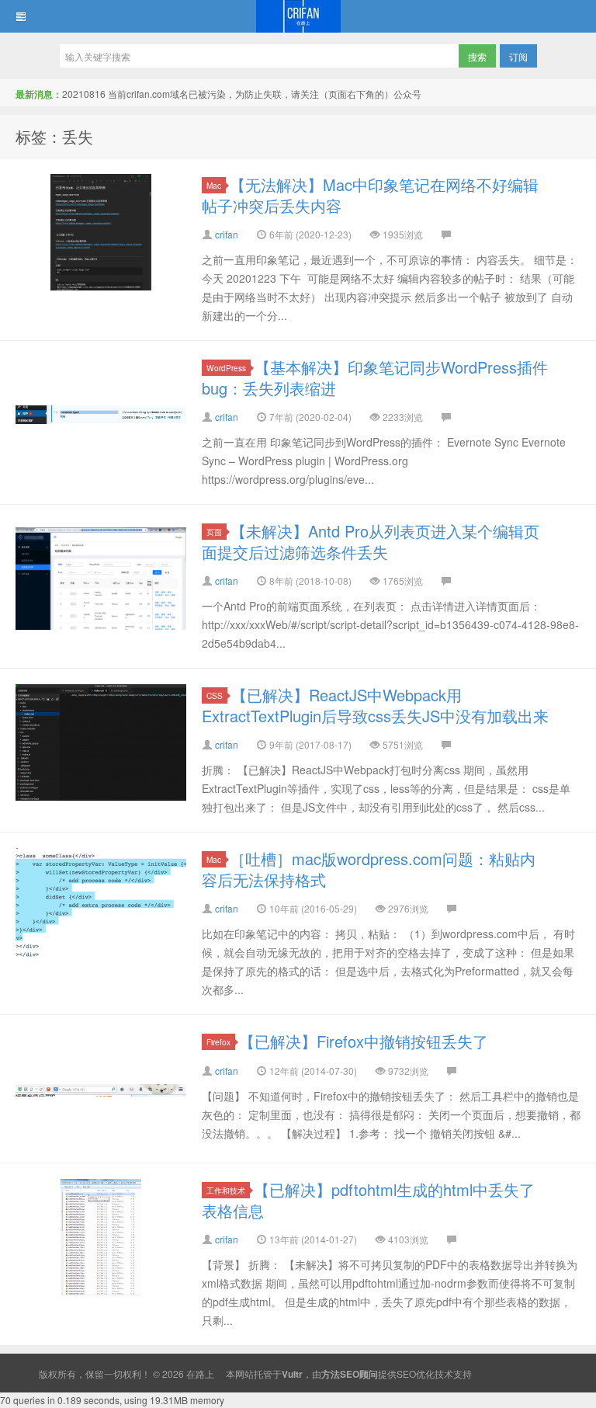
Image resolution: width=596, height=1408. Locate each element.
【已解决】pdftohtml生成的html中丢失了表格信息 (368, 1200)
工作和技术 (225, 1190)
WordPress (226, 368)
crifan (226, 234)
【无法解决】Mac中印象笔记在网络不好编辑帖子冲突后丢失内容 (370, 195)
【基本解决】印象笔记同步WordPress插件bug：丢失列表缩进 (375, 377)
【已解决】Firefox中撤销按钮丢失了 (363, 1041)
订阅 (518, 56)
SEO (406, 1373)
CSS (214, 695)
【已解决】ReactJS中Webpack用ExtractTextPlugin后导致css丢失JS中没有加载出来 (375, 705)
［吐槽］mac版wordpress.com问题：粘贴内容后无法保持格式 (368, 869)
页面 (214, 531)
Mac (213, 185)
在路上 (298, 16)
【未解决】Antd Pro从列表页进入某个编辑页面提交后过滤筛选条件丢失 (370, 541)
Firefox (218, 1042)
